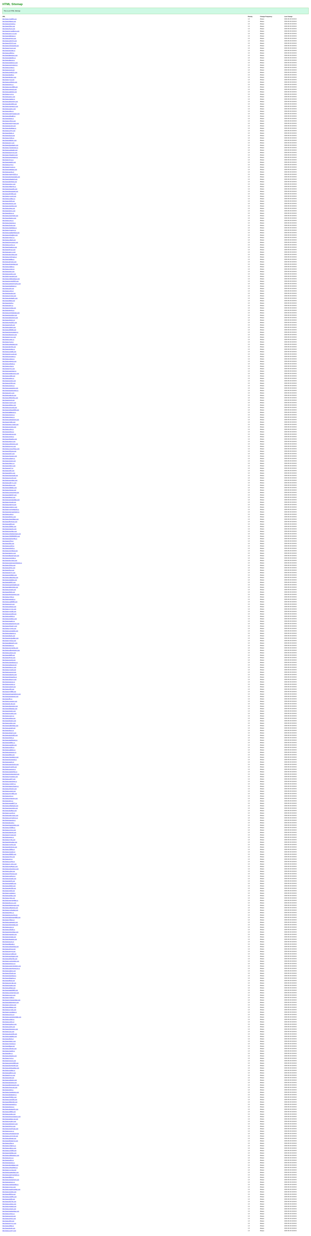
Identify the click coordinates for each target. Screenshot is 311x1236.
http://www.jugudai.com (9, 937)
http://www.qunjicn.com (9, 274)
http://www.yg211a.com (9, 640)
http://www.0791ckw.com (9, 873)
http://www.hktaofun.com (9, 439)
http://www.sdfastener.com (10, 907)
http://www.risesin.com (9, 461)
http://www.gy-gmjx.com (9, 864)
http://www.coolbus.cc (8, 198)
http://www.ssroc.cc (8, 1131)
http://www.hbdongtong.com (10, 1002)
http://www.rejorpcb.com (9, 89)
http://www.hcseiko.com (9, 713)
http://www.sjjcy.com (8, 393)
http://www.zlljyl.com (8, 1221)
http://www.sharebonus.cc (10, 662)
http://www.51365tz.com (9, 1097)
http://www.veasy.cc (8, 716)
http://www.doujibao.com (9, 810)
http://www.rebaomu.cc (9, 633)
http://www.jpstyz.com (8, 211)
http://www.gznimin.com (9, 1192)
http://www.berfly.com (8, 881)
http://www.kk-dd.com (8, 703)
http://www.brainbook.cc (9, 286)
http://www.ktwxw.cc (8, 1107)
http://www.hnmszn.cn (8, 963)
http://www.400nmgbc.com (10, 397)
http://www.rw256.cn (8, 747)
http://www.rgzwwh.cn (8, 852)
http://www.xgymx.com (9, 830)
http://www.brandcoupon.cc (10, 390)
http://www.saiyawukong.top (10, 1133)
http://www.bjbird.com (8, 300)
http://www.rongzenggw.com (10, 492)
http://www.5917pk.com (9, 1201)
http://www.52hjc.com (8, 26)
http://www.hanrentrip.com (10, 808)
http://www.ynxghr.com (9, 844)
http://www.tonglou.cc (8, 349)
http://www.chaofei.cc (8, 1051)
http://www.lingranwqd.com (10, 191)
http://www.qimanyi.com (9, 733)
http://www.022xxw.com (9, 451)
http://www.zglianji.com (9, 240)
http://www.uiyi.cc (7, 859)
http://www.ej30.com (8, 689)
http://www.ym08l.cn (8, 997)
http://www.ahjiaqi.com (8, 988)
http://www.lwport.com (8, 497)
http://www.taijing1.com (9, 1073)
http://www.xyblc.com (8, 898)
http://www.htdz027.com (9, 495)
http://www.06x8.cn (8, 1039)
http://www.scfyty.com (8, 130)
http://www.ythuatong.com (10, 155)
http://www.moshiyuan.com (10, 1128)
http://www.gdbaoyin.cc (9, 186)
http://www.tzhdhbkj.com (9, 575)
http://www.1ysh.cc (8, 1058)
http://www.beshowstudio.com (11, 177)
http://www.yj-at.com (8, 79)
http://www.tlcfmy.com (8, 473)
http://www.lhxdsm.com (9, 720)
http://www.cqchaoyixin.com (10, 992)
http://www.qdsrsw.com (9, 434)
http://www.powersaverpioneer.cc (12, 563)
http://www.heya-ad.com (9, 354)
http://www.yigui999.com (9, 19)
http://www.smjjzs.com (9, 723)
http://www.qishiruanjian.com (10, 1068)
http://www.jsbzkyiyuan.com (10, 123)
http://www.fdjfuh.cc (8, 1177)
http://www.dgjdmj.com (9, 886)
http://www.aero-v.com (9, 252)
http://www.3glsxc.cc (8, 463)
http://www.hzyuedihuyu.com (10, 31)
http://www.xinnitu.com (9, 1114)
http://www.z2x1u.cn (8, 1014)
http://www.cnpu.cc (8, 220)
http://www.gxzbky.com (9, 1121)
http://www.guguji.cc (8, 436)
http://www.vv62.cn (8, 291)
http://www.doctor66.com (9, 1034)
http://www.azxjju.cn (8, 172)
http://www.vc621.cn (8, 1022)
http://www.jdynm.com (8, 657)
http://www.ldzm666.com (9, 104)
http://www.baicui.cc (8, 645)
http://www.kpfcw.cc (8, 431)
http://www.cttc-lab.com (9, 983)
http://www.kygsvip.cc (8, 167)
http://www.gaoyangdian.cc (10, 900)
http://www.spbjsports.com (10, 444)
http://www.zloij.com (8, 288)
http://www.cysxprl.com (9, 196)
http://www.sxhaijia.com (9, 351)
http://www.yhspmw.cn (9, 1043)
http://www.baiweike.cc (9, 58)
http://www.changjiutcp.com (10, 757)
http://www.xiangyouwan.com (11, 113)
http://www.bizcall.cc (8, 822)
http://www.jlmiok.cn (8, 133)
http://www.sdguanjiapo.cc (10, 1167)
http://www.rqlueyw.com (9, 504)
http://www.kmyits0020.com (10, 281)
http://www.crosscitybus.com (10, 448)
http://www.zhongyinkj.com (10, 215)
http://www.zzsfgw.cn (8, 861)
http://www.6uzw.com (8, 135)
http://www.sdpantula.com (9, 344)
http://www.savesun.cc (9, 769)
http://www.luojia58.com (9, 883)
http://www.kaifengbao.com (10, 725)
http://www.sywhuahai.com (10, 910)
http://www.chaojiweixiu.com (10, 1092)
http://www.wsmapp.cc (9, 356)
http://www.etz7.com (8, 143)
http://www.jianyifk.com (9, 346)
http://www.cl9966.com (9, 1111)
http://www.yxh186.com (9, 611)
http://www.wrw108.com (9, 614)
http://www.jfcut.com (8, 570)
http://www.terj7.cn (7, 468)
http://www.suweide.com (9, 745)
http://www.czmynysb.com (10, 1136)
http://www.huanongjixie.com (10, 825)
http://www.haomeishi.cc (9, 1104)
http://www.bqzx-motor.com (10, 424)
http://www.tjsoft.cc (7, 303)
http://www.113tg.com (8, 1026)
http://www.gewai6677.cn (9, 803)
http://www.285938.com (9, 329)
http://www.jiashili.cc (8, 75)
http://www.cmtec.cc (8, 339)
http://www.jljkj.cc (7, 699)
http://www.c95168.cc (8, 929)
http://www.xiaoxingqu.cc (9, 781)
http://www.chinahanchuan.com (11, 533)
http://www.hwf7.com (8, 453)
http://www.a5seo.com (8, 485)
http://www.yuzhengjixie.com (10, 961)
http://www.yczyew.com (9, 1170)
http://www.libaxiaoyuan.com (10, 555)
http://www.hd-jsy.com (8, 572)
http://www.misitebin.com (9, 580)
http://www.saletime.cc (9, 750)
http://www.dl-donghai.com (10, 264)
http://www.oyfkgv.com (9, 121)
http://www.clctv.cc (7, 796)
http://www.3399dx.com (9, 526)
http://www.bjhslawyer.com (10, 1141)
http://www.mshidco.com (9, 618)
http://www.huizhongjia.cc (9, 538)
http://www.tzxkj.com (8, 604)
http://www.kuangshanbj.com (10, 584)
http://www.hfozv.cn (8, 730)
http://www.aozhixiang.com (10, 956)
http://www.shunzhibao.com (10, 519)
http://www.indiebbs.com (9, 487)
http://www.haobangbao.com (10, 1211)
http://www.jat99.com (8, 524)
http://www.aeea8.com (8, 728)
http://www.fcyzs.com (8, 1075)
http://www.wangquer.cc (9, 371)
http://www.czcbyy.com (9, 1230)
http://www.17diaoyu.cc (9, 1145)
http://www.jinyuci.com (8, 249)
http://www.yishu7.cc (8, 237)
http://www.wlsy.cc (7, 305)
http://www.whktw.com (8, 718)
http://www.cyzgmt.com (9, 628)
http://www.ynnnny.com (9, 402)
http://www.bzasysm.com (9, 152)
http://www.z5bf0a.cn (8, 849)
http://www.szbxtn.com (9, 652)
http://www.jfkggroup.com (9, 521)
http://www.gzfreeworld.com (10, 45)
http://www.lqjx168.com (9, 888)
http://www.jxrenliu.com (9, 308)
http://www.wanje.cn (8, 762)
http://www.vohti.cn (7, 514)
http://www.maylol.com (9, 660)
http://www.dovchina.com (9, 254)
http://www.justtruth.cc (8, 599)
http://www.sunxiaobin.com (10, 631)
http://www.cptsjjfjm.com (9, 1196)
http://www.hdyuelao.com (9, 842)
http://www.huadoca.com (9, 247)
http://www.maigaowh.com (10, 922)
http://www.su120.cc (8, 546)
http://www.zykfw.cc (8, 597)
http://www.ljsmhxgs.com (9, 847)
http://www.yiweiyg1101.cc (10, 174)
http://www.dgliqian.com (9, 1007)
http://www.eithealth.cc (9, 116)
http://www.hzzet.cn (8, 941)
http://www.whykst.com (9, 38)
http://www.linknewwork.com (10, 1085)
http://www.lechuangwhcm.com (11, 694)
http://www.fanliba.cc (8, 259)
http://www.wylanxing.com (10, 798)
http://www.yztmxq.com (9, 1005)
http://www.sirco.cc (8, 1158)
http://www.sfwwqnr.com (9, 1056)
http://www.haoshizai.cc (9, 975)
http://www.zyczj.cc (8, 94)
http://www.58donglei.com (9, 1102)
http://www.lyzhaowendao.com (11, 1000)
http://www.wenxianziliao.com (11, 499)
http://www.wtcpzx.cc (8, 1182)
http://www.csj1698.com (9, 1150)
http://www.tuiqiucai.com (9, 665)
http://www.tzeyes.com (9, 446)
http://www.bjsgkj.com (8, 1228)
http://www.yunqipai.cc (9, 893)
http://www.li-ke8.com (8, 325)
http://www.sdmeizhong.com (10, 419)
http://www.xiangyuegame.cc (10, 1175)
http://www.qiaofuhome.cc (9, 740)
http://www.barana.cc (8, 1162)
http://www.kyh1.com (8, 368)
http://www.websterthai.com (10, 946)
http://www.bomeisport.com (10, 696)
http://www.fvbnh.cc (8, 737)
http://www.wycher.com (9, 295)
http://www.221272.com (9, 43)
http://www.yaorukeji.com (9, 276)
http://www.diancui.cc (8, 60)
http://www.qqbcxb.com (9, 395)
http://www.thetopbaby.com (10, 145)
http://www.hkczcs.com (9, 903)
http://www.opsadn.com (9, 878)
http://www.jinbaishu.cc (9, 978)
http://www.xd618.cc (8, 53)
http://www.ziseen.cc (8, 385)
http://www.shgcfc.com (9, 1218)
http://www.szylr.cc (7, 164)
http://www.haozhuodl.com (10, 475)
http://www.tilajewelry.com (9, 643)
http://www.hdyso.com (8, 1126)
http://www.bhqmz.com (9, 516)
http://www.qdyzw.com (9, 949)
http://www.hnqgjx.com (9, 711)
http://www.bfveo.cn (8, 213)
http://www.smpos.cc (8, 417)
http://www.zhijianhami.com (10, 805)
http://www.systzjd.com (9, 669)
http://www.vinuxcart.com (9, 1087)
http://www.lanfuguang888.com (11, 917)
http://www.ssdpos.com (9, 1204)
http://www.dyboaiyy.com (9, 626)
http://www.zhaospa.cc (9, 223)
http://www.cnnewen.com (9, 701)
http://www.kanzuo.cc (8, 682)
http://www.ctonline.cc (8, 1070)
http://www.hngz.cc (8, 84)
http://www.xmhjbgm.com (9, 82)
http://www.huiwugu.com (9, 674)
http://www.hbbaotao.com (9, 708)
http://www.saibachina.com (10, 577)
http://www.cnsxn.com (8, 995)
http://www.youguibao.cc (9, 1012)
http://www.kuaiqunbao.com (10, 1172)
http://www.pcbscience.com (10, 869)
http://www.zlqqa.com (8, 208)
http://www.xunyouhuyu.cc (10, 818)
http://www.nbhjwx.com (9, 405)
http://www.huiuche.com (9, 529)
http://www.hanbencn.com (10, 62)
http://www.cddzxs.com (9, 1148)
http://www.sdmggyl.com (9, 41)
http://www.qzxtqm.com (9, 427)
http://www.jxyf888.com (9, 691)
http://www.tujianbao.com (9, 169)
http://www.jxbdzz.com (9, 1041)
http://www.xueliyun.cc (9, 876)
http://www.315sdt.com (9, 973)
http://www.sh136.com (8, 383)
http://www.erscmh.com (9, 478)
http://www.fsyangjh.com (9, 767)
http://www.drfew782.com (9, 958)
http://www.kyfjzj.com (8, 856)
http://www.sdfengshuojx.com (11, 650)
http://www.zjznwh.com (9, 589)
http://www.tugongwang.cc (10, 157)
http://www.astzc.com (8, 96)
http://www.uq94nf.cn (8, 616)
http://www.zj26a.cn (8, 1143)
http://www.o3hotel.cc (8, 363)
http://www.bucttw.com (9, 293)
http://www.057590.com (9, 194)
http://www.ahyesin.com (9, 261)
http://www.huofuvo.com (9, 1024)
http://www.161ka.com (8, 565)
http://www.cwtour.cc (8, 359)
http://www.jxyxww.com (9, 835)
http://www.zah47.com (8, 779)
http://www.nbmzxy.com (9, 679)
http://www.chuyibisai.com (10, 550)
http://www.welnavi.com (9, 606)
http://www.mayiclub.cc (9, 558)
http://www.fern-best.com (9, 560)
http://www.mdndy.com (9, 327)
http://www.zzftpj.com (8, 871)
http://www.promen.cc (8, 684)
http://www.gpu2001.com (9, 322)
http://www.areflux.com (9, 895)
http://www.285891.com (9, 854)
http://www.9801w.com (9, 1194)
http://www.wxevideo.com (9, 480)
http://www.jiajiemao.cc (9, 36)
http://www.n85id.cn (8, 1226)
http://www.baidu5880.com (10, 990)
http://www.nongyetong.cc (10, 65)
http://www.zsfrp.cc (8, 429)
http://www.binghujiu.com (9, 181)
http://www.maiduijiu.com (9, 1036)
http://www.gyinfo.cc (8, 138)
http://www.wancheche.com (10, 764)
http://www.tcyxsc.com (9, 337)
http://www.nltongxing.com (10, 706)
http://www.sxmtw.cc (8, 67)
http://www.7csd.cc (8, 342)
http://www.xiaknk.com (9, 971)
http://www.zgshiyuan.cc (9, 257)
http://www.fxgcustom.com (10, 242)
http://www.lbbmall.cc (8, 944)
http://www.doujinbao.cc (9, 128)
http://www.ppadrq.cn (8, 621)
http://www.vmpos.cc (8, 1213)
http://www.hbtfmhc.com (9, 140)
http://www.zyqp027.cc (9, 784)
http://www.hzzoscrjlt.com (9, 915)
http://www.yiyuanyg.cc (9, 230)
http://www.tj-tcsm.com (9, 48)
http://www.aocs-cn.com (9, 33)
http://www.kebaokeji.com (9, 179)
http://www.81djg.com (8, 592)
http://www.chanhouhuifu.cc (10, 1184)
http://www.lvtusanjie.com (9, 189)
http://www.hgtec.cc (8, 912)
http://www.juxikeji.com (9, 686)
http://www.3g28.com (8, 201)
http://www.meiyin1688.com (10, 1063)
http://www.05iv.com (8, 543)
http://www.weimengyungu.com (11, 283)
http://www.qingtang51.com (10, 1109)
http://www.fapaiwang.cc (9, 1094)
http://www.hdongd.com (9, 832)
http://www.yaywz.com (9, 1187)
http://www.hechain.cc (8, 50)
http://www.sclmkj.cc (8, 1019)
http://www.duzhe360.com (10, 735)
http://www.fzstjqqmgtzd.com (10, 774)
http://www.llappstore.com (9, 55)
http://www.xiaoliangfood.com (10, 232)
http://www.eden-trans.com (10, 815)
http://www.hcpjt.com (8, 400)
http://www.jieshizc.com (9, 77)
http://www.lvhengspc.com (10, 1029)
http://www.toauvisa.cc (9, 820)
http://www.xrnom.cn (8, 269)
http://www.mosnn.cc (8, 414)
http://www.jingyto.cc (8, 310)
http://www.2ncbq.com (8, 225)
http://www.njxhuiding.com (10, 235)
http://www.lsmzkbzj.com (9, 315)
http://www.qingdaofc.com (9, 298)
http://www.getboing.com (9, 1080)
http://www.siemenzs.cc (9, 752)
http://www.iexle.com (8, 271)
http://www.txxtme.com (9, 380)
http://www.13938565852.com (11, 536)
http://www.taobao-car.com (10, 1119)
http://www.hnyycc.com (9, 1223)
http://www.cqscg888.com (10, 87)
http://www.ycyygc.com (9, 609)
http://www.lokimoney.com (10, 1124)
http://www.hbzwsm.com (9, 334)
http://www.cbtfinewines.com (10, 1155)
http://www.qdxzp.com (8, 441)
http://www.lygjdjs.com (8, 422)
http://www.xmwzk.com (9, 1209)
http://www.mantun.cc (8, 99)
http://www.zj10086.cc (8, 827)
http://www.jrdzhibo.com (9, 1153)
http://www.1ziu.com (8, 1031)
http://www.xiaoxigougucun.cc (11, 968)
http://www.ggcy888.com (9, 793)
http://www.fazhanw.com (9, 1082)
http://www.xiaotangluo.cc (9, 771)
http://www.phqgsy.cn (8, 320)
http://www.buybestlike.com (10, 638)
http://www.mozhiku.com (9, 531)
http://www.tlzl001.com (9, 582)
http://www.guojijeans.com (10, 866)
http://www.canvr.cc (8, 927)
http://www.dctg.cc (7, 801)
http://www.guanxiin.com (9, 934)
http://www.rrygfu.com (8, 839)
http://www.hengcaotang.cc (10, 332)
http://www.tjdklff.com (8, 655)
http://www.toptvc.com (8, 184)
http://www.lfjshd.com (8, 980)
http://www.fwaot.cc (8, 118)
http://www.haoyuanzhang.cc (10, 512)
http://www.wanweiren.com (10, 388)
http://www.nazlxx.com (9, 109)
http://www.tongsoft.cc (8, 24)
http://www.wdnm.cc (8, 378)
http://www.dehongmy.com (10, 101)
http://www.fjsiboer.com (9, 21)
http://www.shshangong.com (10, 1179)
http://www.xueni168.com (9, 1099)
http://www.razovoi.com (9, 672)
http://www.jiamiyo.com (9, 553)
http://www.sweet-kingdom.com (11, 966)
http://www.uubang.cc (8, 458)
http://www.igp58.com (8, 1199)
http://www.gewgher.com (9, 206)
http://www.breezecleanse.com (11, 1116)
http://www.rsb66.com (8, 376)
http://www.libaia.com (8, 1046)
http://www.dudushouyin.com (10, 623)
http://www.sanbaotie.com (9, 150)
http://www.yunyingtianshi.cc (10, 509)
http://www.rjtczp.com (8, 28)
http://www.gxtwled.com (9, 1206)
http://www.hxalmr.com (9, 985)
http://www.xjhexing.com (9, 788)
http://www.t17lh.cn (7, 541)
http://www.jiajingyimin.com (10, 587)
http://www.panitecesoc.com (10, 373)
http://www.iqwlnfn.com (9, 162)
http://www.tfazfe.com (8, 635)
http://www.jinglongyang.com (10, 905)
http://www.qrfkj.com (8, 470)
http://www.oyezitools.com (10, 776)
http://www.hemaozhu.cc (9, 677)
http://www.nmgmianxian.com (11, 312)
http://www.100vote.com (9, 1048)
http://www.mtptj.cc (7, 1090)
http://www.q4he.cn (8, 111)
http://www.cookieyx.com (9, 507)
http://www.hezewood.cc (9, 759)
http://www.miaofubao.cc (9, 228)
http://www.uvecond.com (9, 407)
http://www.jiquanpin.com (9, 939)
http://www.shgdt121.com (9, 72)
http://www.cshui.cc (8, 366)
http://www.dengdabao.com (10, 1165)
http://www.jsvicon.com (9, 1060)
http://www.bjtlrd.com (8, 754)
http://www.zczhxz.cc (8, 245)
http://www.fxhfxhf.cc (8, 548)
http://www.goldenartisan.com (11, 278)
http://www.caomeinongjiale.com (11, 1017)
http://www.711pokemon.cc (10, 147)
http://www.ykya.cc (8, 160)
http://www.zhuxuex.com (9, 456)
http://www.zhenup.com (9, 490)
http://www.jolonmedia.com (10, 924)
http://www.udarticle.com (9, 92)
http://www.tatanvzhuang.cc (10, 786)
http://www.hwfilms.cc (8, 742)
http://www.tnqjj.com (8, 1077)
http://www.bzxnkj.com (9, 126)
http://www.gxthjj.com (8, 890)
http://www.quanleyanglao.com (11, 1189)
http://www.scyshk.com (9, 1009)
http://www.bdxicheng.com (10, 317)
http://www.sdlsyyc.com (9, 482)
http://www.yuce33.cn (8, 813)
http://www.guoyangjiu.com (10, 648)
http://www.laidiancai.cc (9, 412)
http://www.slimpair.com (9, 1138)
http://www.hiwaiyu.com (9, 218)
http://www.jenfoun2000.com (10, 410)
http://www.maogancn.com (10, 106)
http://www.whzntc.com (9, 203)
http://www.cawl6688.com (9, 601)
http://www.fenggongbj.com (10, 1065)
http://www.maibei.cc (8, 266)
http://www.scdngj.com (9, 791)
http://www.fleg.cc (7, 1053)
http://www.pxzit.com (8, 70)
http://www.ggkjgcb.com (9, 361)
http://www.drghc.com (8, 567)
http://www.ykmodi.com (9, 502)
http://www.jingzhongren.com (10, 594)
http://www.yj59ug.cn (8, 920)
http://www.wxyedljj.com (9, 954)
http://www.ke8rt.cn (8, 1160)
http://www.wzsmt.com (9, 1216)
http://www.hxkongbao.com (10, 932)
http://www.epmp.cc (8, 837)
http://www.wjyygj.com (8, 951)
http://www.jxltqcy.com (8, 465)
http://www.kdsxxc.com (9, 667)
